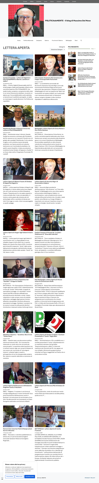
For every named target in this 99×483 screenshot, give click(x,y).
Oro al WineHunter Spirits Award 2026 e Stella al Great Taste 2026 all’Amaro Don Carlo (87, 85)
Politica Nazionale (28, 40)
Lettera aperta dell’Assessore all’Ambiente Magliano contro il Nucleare (17, 386)
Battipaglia (69, 40)
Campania (39, 40)
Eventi (45, 1)
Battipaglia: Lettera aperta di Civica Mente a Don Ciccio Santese (49, 129)
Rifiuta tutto (19, 476)
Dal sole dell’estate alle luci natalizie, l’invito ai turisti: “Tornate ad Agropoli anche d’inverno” (86, 61)
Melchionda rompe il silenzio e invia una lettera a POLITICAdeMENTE (16, 129)
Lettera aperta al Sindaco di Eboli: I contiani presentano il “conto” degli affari (49, 335)
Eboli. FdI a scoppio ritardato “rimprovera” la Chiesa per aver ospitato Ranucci (86, 92)
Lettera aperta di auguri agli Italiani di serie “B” (18, 233)
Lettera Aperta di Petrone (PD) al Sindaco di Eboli (49, 386)
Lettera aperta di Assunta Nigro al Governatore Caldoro (46, 182)
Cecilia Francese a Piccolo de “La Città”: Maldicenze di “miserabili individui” (48, 233)
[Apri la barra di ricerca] (81, 40)
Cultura (52, 1)
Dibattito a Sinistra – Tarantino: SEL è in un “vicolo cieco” (17, 335)
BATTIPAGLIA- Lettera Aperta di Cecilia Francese (48, 429)
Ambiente (59, 1)
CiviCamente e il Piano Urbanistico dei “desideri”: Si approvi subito (16, 280)
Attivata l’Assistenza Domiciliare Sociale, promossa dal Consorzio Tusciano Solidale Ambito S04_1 (87, 77)
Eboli (76, 40)
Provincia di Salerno (57, 40)
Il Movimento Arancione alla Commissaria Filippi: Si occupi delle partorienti (48, 78)
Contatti (74, 1)
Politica (31, 1)
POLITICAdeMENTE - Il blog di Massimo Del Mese (68, 21)
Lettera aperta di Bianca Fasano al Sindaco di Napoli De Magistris (17, 182)
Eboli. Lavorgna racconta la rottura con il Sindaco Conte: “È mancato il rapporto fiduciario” (87, 54)
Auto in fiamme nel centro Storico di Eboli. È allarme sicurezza (85, 69)
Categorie (62, 47)
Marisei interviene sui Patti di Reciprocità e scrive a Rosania (17, 429)
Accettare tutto (30, 476)
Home (18, 40)
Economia (39, 1)
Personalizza (9, 476)
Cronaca (25, 1)
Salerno (47, 40)
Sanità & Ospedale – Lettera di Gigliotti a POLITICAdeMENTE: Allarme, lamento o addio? (16, 79)
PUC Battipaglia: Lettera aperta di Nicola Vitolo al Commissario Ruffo (48, 280)
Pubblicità (66, 1)
